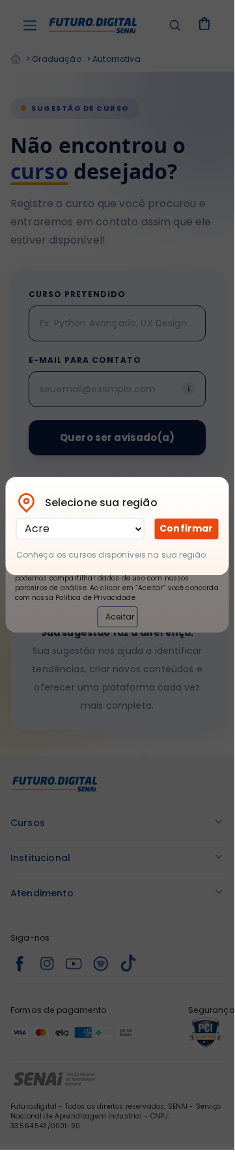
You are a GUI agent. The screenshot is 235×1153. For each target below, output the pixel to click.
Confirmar (186, 528)
